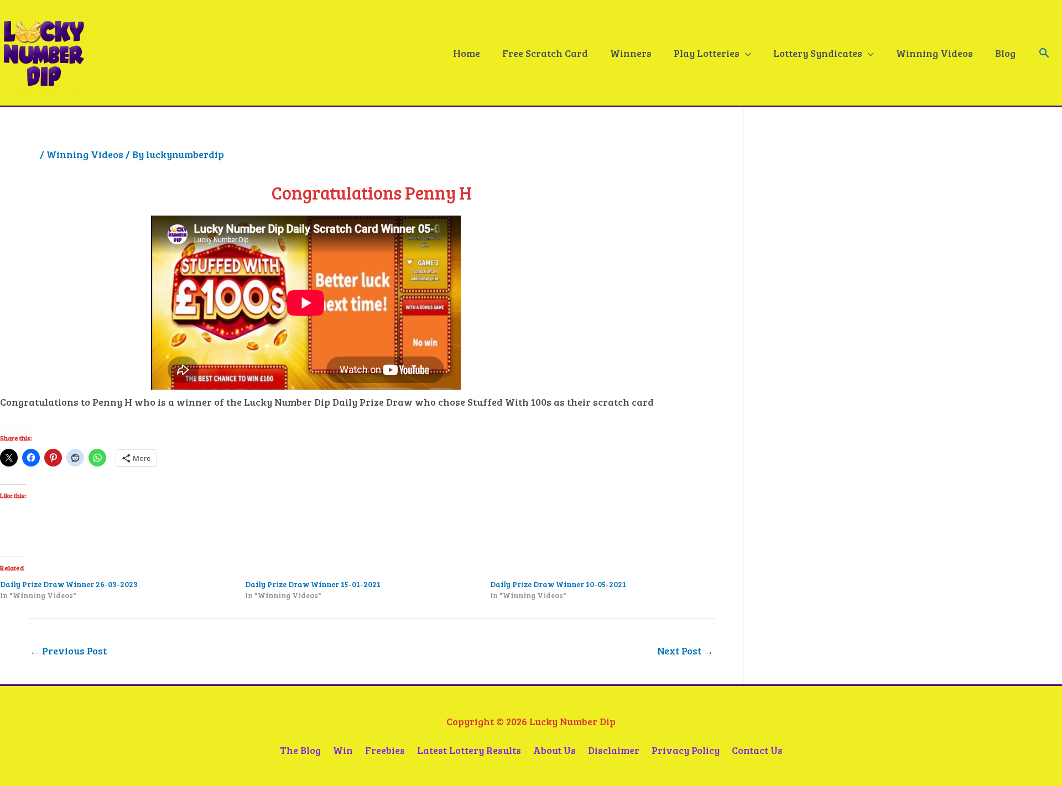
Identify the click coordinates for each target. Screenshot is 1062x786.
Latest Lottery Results (469, 750)
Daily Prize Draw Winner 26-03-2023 (69, 584)
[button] (1044, 52)
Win (343, 750)
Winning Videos (84, 154)
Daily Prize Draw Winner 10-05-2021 (558, 584)
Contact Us (757, 750)
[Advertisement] (846, 264)
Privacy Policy (686, 750)
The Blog (300, 750)
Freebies (385, 750)
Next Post (685, 650)
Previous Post (68, 650)
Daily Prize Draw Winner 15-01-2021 (313, 584)
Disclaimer (613, 750)
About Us (554, 750)
